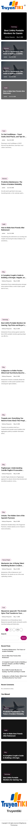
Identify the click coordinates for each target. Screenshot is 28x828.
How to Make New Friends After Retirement (11, 656)
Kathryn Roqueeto (10, 37)
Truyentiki (14, 811)
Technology (14, 26)
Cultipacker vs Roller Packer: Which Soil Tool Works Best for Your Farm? (12, 373)
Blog (3, 271)
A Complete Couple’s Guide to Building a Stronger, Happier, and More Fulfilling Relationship (13, 277)
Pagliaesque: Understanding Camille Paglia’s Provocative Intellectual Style (11, 470)
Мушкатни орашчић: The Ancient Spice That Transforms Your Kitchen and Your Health (13, 613)
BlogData (22, 823)
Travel (3, 131)
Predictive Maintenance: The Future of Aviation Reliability (13, 650)
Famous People (6, 560)
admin (5, 57)
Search (3, 634)
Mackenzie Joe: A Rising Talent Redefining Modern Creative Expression (12, 565)
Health (5, 88)
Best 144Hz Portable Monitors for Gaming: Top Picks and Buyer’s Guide (13, 325)
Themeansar (13, 825)
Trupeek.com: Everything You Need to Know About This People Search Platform (13, 420)
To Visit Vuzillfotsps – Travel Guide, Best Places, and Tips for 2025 (13, 136)
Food (3, 607)
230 (17, 630)
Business (6, 48)
